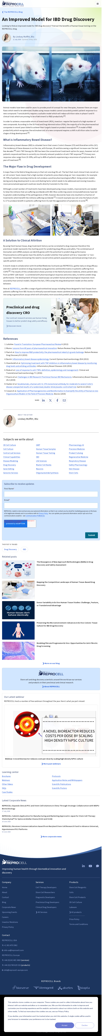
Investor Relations (10, 922)
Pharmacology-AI (76, 445)
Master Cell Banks (43, 465)
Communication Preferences (35, 516)
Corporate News (9, 907)
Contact (5, 897)
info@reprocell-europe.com (15, 970)
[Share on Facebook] (57, 400)
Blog (4, 902)
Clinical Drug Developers (46, 907)
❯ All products (75, 912)
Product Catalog (76, 453)
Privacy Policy (43, 513)
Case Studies (7, 792)
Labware (73, 907)
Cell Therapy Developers (46, 887)
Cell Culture (8, 449)
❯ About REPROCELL (51, 686)
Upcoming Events (9, 912)
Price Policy (74, 919)
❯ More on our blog (51, 663)
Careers (5, 917)
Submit (91, 535)
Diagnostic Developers (45, 897)
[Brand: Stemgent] (43, 988)
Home (4, 887)
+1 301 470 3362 (9, 945)
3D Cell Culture (9, 445)
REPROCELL (15, 288)
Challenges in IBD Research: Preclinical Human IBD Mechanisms (45, 377)
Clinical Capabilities (11, 457)
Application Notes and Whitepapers (67, 780)
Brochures (6, 776)
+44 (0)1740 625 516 (11, 965)
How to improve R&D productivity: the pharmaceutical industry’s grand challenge (49, 352)
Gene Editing (8, 469)
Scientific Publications (61, 784)
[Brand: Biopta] (83, 988)
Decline (85, 1025)
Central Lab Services (11, 453)
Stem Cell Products (77, 897)
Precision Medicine (77, 449)
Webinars (6, 780)
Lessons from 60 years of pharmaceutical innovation (35, 348)
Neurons (39, 469)
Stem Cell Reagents (77, 887)
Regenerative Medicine (78, 457)
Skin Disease (74, 469)
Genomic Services (10, 473)
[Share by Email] (64, 400)
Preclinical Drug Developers (47, 902)
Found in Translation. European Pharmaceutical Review (37, 344)
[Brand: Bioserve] (20, 988)
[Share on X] (50, 400)
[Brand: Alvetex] (65, 988)
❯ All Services (41, 912)
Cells (71, 892)
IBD (37, 457)
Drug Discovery (9, 465)
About (4, 892)
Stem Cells (73, 473)
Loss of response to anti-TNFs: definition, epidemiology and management (47, 370)
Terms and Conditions (78, 924)
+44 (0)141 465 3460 (11, 960)
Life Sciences (41, 461)
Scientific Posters (59, 788)
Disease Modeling (10, 461)
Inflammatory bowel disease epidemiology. (30, 359)
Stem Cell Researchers (45, 892)
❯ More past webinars (51, 763)
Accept (64, 1025)
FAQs (4, 788)
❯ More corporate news (51, 836)
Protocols (56, 776)
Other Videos (7, 784)
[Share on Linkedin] (43, 400)
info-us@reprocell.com (13, 950)
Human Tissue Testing (45, 453)
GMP (38, 445)
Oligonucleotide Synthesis (47, 473)
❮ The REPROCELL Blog (12, 12)
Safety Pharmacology (78, 465)
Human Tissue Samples (46, 449)
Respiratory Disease (77, 461)
